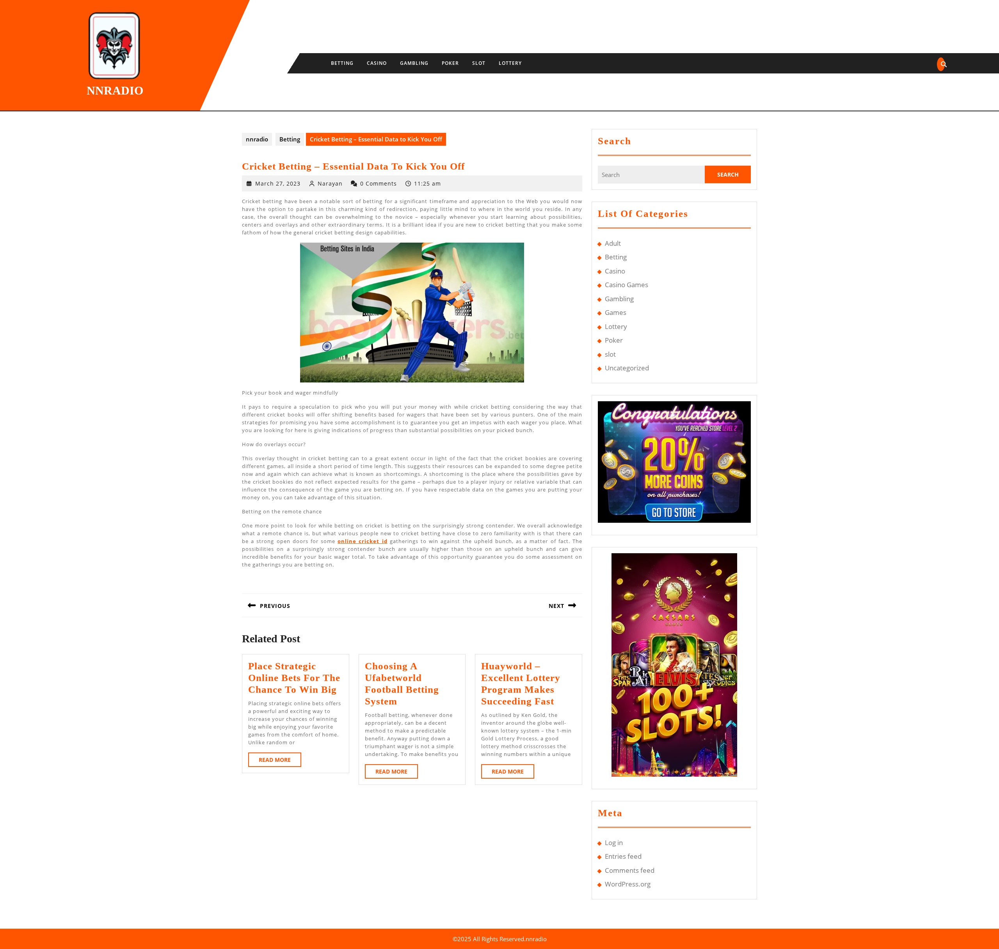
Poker (450, 63)
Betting (342, 63)
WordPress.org (628, 883)
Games (615, 312)
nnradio (115, 90)
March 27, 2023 (277, 183)
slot (478, 63)
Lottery (510, 63)
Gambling (414, 63)
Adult (613, 243)
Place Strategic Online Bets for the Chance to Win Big (294, 678)
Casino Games (626, 284)
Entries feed (623, 856)
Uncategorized (627, 367)
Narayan (330, 183)
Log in (614, 842)
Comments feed (629, 870)
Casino (377, 63)
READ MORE (280, 761)
